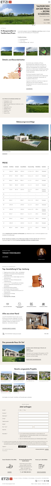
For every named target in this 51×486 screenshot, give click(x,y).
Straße (4, 424)
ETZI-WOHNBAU (31, 478)
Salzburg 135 (30, 209)
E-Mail (4, 418)
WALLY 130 (30, 200)
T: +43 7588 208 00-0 (25, 472)
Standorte (10, 472)
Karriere (35, 483)
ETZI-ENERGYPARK (45, 478)
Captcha (4, 446)
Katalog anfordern (40, 480)
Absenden (47, 449)
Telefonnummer (5, 421)
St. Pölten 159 (31, 171)
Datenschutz (44, 483)
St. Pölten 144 (31, 218)
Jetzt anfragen (46, 19)
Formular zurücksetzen (40, 449)
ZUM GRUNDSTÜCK (29, 88)
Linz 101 (29, 180)
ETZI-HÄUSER (13, 240)
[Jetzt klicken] (25, 137)
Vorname (4, 413)
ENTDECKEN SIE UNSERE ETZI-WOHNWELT (9, 328)
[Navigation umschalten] (49, 2)
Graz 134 (30, 204)
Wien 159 (30, 223)
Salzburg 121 (30, 176)
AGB (48, 483)
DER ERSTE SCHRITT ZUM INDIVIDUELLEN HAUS (33, 359)
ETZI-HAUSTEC (38, 478)
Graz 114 (30, 185)
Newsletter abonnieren (41, 472)
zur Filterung (3, 28)
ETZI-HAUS (15, 478)
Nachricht (4, 429)
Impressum (39, 483)
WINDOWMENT (7, 283)
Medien (32, 483)
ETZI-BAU (20, 478)
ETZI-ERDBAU (25, 478)
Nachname (4, 415)
